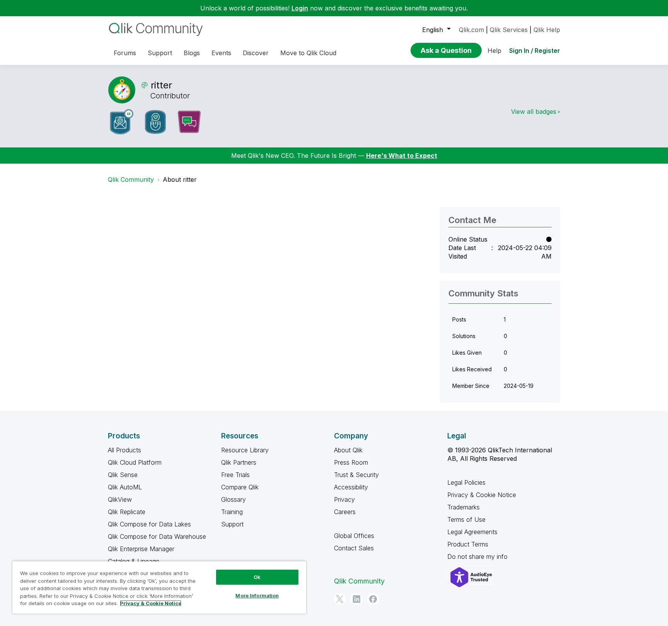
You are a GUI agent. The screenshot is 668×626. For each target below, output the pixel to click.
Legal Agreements (472, 532)
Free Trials (235, 475)
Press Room (351, 462)
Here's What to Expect (401, 155)
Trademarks (463, 507)
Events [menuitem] (221, 53)
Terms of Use (466, 519)
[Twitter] (340, 599)
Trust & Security (356, 475)
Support (232, 524)
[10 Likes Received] (122, 121)
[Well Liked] (155, 122)
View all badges (533, 111)
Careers (345, 512)
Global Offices (354, 536)
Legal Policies (466, 482)
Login (299, 8)
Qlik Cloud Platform (135, 462)
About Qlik (348, 450)
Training (232, 512)
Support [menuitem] (160, 53)
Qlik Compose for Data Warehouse (157, 536)
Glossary (233, 499)
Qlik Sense (123, 475)
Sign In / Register (534, 50)
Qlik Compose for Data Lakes (149, 524)
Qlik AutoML (125, 487)
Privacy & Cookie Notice (481, 495)
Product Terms (467, 544)
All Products (124, 450)
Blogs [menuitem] (192, 53)
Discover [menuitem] (256, 53)
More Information (257, 595)
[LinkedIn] (356, 599)
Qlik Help (546, 30)
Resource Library (245, 450)
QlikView (120, 499)
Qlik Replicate (126, 512)
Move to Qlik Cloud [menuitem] (308, 53)
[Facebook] (373, 599)
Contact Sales (354, 548)
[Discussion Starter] (189, 122)
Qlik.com (471, 30)
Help (494, 50)
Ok (257, 577)
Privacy (344, 499)
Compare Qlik (240, 487)
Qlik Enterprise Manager (141, 549)
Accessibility (351, 487)
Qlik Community (131, 179)
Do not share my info (478, 556)
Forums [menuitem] (125, 53)
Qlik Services (509, 30)
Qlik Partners (238, 462)
